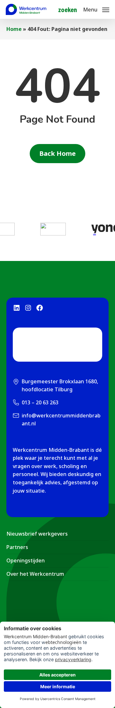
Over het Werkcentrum (35, 573)
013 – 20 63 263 (40, 402)
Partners (17, 547)
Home (14, 29)
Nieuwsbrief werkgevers (37, 533)
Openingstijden (25, 560)
